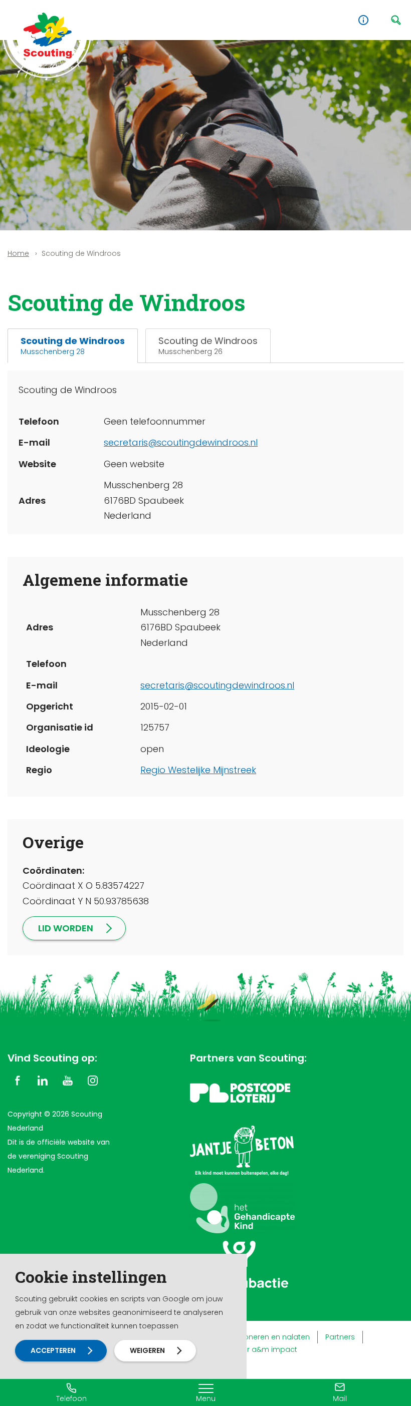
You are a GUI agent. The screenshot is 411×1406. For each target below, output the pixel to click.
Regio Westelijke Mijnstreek (198, 770)
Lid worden (65, 928)
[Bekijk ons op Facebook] (18, 1080)
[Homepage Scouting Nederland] (48, 35)
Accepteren (53, 1350)
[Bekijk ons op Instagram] (93, 1080)
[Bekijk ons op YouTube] (68, 1080)
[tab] (73, 345)
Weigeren (147, 1350)
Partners (340, 1337)
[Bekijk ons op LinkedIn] (43, 1080)
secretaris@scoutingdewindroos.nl (181, 442)
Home (18, 253)
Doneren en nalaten (274, 1337)
